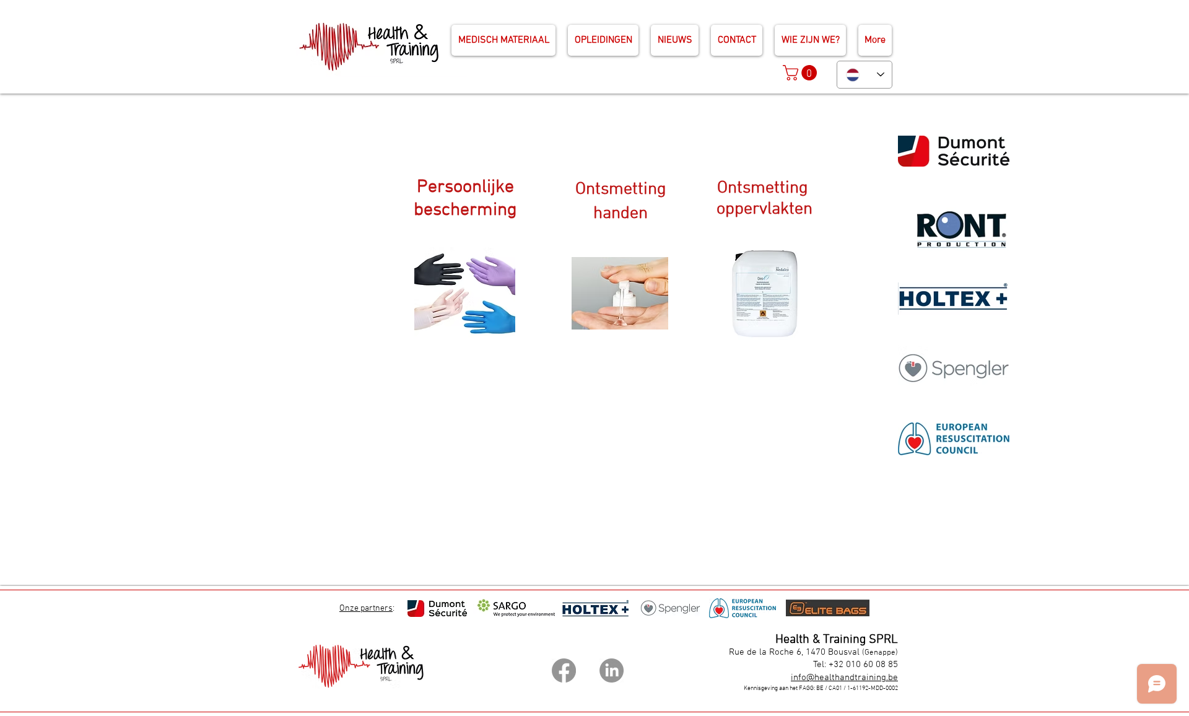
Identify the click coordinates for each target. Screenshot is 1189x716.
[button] (802, 73)
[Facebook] (564, 670)
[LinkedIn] (611, 670)
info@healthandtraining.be (844, 677)
